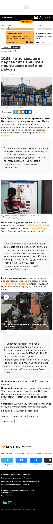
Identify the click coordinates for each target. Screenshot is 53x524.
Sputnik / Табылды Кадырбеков (13, 107)
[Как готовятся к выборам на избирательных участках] (1, 176)
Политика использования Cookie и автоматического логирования (15, 485)
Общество (14, 416)
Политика (19, 453)
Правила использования (20, 474)
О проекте (5, 474)
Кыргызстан (6, 453)
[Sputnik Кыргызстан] (7, 18)
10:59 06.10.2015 (7, 74)
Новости (5, 416)
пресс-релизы (7, 481)
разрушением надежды (37, 225)
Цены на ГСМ (33, 416)
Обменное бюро (7, 421)
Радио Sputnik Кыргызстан (39, 453)
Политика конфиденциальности (26, 481)
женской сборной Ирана (14, 283)
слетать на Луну (38, 228)
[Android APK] (8, 502)
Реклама (27, 478)
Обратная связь (7, 496)
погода (23, 416)
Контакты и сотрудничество (12, 478)
